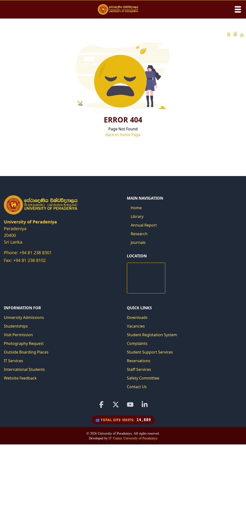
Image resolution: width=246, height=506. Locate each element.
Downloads (137, 317)
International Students (24, 369)
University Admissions (24, 317)
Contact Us (137, 386)
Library (137, 216)
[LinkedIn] (144, 404)
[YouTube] (130, 404)
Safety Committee (143, 378)
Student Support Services (150, 352)
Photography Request (24, 343)
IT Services (13, 360)
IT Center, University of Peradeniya (133, 438)
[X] (115, 404)
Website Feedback (20, 378)
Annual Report (144, 225)
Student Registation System (152, 334)
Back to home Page (123, 134)
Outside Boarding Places (26, 352)
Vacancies (136, 326)
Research (139, 233)
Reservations (138, 360)
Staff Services (139, 369)
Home (136, 207)
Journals (138, 242)
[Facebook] (101, 404)
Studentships (16, 326)
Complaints (137, 343)
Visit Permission (18, 334)
